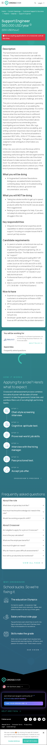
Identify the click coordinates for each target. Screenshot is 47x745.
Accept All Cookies (30, 741)
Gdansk (14, 14)
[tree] (23, 581)
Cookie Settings (14, 741)
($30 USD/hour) (10, 29)
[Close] (43, 732)
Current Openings (14, 11)
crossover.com (35, 36)
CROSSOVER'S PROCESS (27, 550)
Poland (6, 14)
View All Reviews (29, 431)
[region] (23, 737)
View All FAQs (32, 635)
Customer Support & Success (33, 11)
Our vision (33, 722)
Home (4, 11)
